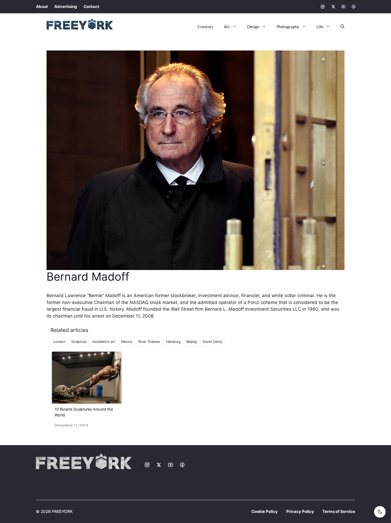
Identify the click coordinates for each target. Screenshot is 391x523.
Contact (91, 6)
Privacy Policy (300, 511)
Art (227, 26)
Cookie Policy (264, 511)
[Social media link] (323, 7)
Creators (205, 26)
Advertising (65, 6)
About (42, 6)
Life (320, 26)
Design (253, 26)
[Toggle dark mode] (380, 512)
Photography (288, 26)
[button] (339, 27)
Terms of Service (338, 511)
